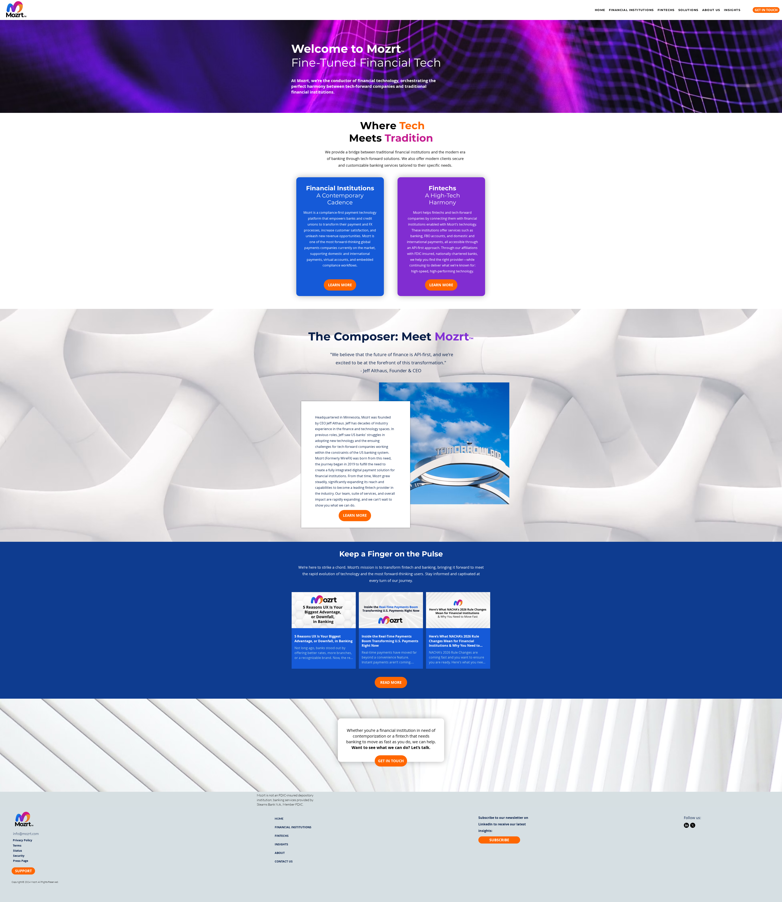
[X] (692, 825)
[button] (688, 10)
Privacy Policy (22, 840)
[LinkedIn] (686, 825)
